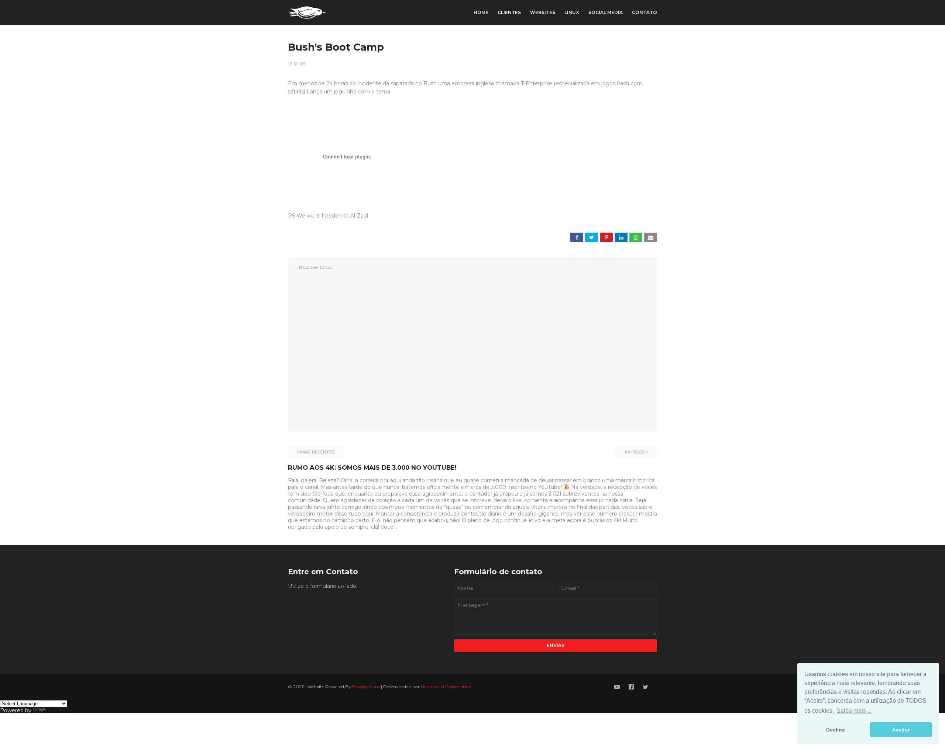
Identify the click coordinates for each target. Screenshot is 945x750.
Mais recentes (317, 452)
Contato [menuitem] (644, 12)
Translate (59, 710)
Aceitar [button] (901, 730)
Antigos (635, 452)
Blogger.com (366, 686)
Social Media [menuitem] (605, 12)
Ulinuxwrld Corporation (446, 686)
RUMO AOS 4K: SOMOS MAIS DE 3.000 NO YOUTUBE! (372, 467)
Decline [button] (835, 730)
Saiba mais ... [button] (854, 711)
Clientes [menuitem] (509, 12)
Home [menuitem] (481, 12)
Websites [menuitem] (542, 12)
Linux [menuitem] (571, 12)
